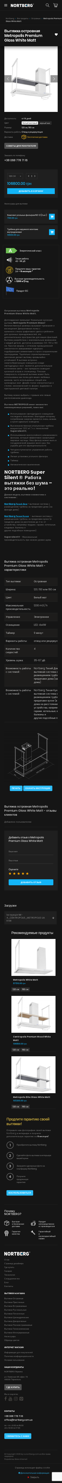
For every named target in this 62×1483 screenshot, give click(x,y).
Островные (36, 18)
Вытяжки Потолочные (14, 1313)
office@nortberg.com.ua (18, 1420)
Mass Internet (21, 1459)
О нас (7, 1259)
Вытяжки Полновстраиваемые (18, 1325)
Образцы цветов (11, 1340)
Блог (6, 1282)
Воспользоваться (20, 1192)
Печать (16, 788)
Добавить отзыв (31, 882)
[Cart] (55, 5)
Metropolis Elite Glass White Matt (31, 1097)
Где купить (9, 1267)
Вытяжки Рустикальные (15, 1310)
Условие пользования (14, 1360)
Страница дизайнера (13, 1263)
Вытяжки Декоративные (15, 1321)
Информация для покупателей (18, 1352)
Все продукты (22, 18)
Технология (9, 1275)
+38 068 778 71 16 (16, 160)
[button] (8, 78)
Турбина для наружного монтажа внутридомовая (22, 230)
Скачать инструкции (37, 788)
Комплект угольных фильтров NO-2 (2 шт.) (27, 215)
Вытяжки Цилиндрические (16, 1317)
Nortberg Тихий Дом (15, 503)
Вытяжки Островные (13, 1298)
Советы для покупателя (21, 145)
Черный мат (45, 123)
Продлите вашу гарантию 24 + (28, 270)
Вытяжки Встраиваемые (15, 1306)
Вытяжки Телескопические (16, 1329)
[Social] (5, 1399)
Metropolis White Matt (25, 979)
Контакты (8, 1286)
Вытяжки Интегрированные (16, 1332)
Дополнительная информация (34, 1473)
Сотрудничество (12, 1278)
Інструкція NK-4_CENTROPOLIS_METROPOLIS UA (25, 917)
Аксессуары (10, 1336)
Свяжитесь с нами (17, 1436)
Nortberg (10, 18)
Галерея (8, 1271)
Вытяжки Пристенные (14, 1302)
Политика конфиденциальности (19, 1356)
